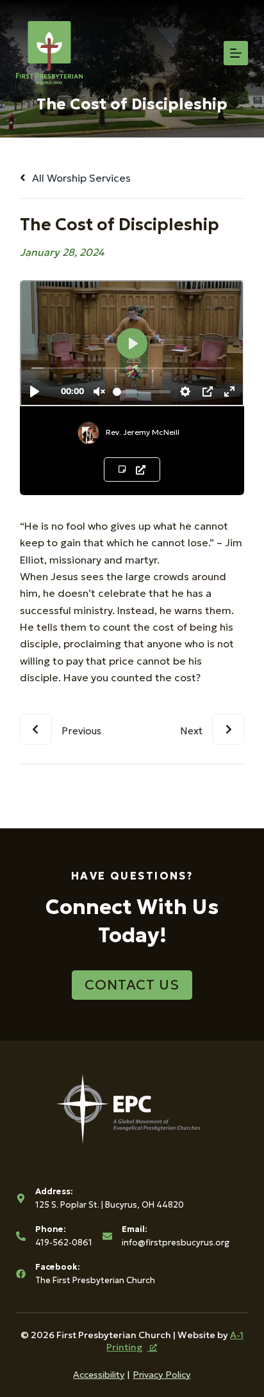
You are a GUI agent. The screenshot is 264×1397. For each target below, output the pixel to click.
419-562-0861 (63, 1242)
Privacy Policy (161, 1374)
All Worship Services (80, 177)
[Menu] (236, 53)
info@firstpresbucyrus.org (175, 1242)
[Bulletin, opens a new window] (132, 469)
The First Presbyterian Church (95, 1280)
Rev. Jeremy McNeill (142, 432)
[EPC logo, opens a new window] (132, 1107)
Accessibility (98, 1374)
